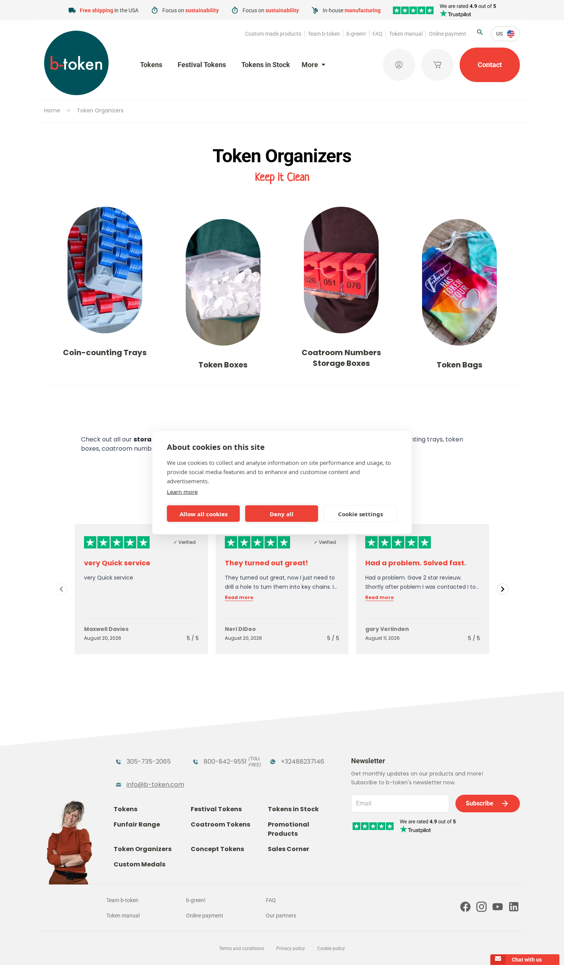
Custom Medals (139, 864)
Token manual (405, 34)
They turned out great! (266, 563)
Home (52, 110)
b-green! (356, 34)
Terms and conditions (241, 948)
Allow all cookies (204, 513)
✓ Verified (184, 542)
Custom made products (273, 34)
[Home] (76, 63)
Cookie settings (360, 513)
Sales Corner (288, 849)
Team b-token (324, 34)
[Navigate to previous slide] (61, 589)
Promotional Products (288, 829)
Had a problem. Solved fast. (415, 563)
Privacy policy (290, 948)
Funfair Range (137, 824)
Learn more (182, 492)
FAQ (378, 34)
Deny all (282, 513)
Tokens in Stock (265, 65)
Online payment (447, 34)
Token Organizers (100, 110)
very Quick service (117, 563)
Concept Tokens (217, 849)
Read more (239, 597)
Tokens (151, 65)
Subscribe (479, 803)
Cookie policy (331, 948)
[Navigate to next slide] (502, 589)
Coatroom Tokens (220, 824)
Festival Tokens (202, 65)
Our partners (281, 915)
